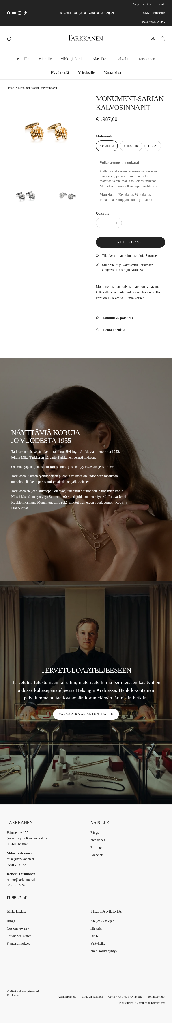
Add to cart (130, 242)
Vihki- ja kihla (72, 59)
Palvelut (122, 59)
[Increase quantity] (118, 223)
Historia (160, 4)
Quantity (102, 213)
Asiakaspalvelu (67, 996)
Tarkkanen (146, 59)
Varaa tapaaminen (92, 996)
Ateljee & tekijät (142, 4)
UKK (146, 12)
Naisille (23, 59)
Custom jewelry (18, 928)
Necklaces (97, 840)
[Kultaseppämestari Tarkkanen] (86, 39)
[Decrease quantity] (100, 223)
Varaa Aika (112, 72)
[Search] (9, 39)
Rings (94, 833)
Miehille (45, 59)
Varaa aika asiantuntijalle (86, 714)
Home (10, 87)
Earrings (96, 847)
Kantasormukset (18, 943)
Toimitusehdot (156, 996)
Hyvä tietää (60, 72)
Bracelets (96, 855)
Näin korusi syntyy (153, 21)
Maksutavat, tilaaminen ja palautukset (142, 1002)
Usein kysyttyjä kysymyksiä (125, 996)
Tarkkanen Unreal (19, 936)
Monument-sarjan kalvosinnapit (37, 87)
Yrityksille (158, 12)
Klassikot (100, 59)
